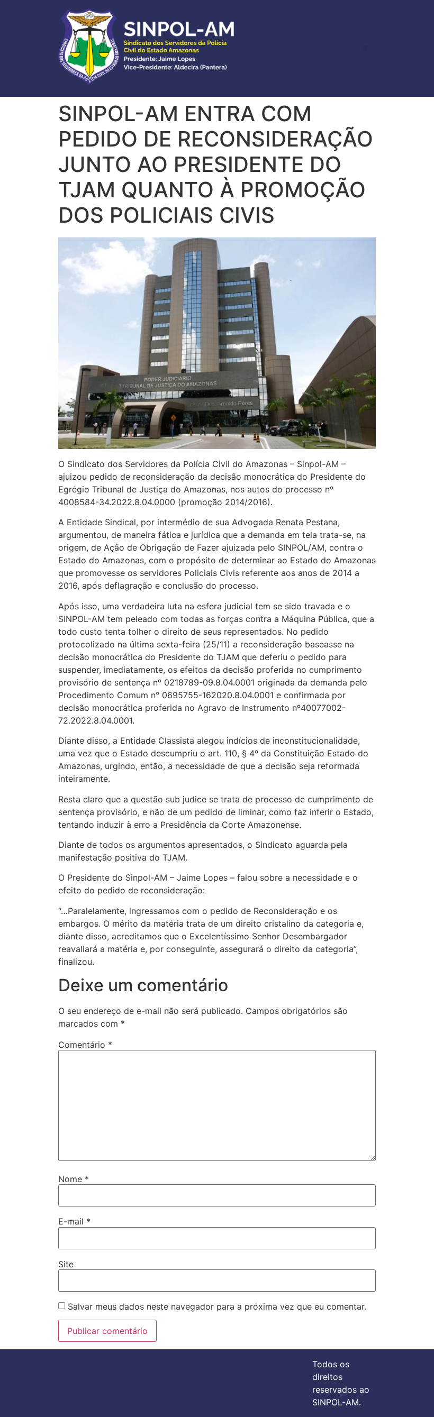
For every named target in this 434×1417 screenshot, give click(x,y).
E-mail (74, 1221)
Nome (73, 1179)
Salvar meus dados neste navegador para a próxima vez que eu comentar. (217, 1306)
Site (66, 1264)
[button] (365, 48)
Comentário (85, 1044)
